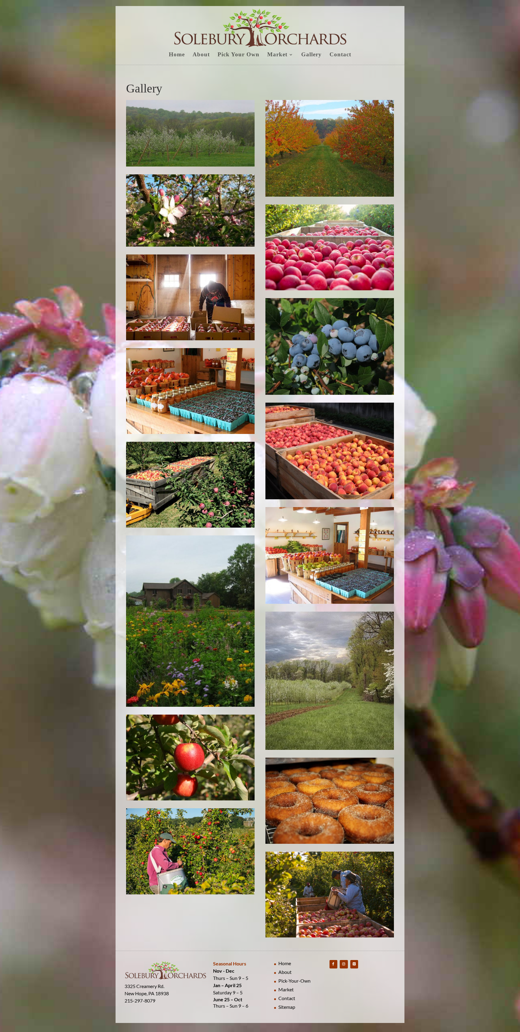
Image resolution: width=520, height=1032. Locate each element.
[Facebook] (333, 964)
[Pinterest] (354, 964)
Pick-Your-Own (294, 981)
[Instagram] (344, 964)
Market (277, 55)
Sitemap (286, 1007)
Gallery (311, 55)
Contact (340, 55)
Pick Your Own (238, 55)
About (201, 55)
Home (177, 55)
